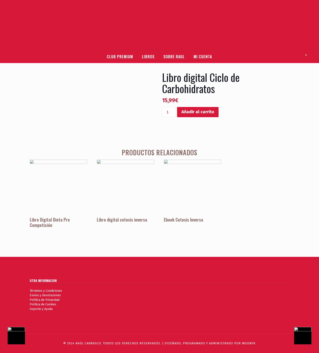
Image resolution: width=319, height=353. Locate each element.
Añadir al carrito (197, 111)
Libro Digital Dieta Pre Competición (50, 222)
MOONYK (249, 343)
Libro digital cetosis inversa (122, 219)
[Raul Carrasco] (159, 25)
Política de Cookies (43, 304)
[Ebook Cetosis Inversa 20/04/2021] (12, 335)
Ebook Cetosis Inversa (183, 219)
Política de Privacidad (44, 300)
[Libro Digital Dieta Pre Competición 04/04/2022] (306, 335)
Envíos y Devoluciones (45, 295)
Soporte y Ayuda (41, 309)
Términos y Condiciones (46, 291)
